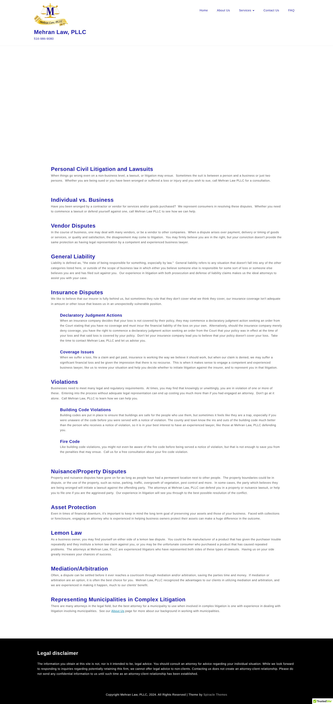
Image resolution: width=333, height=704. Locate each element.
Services (245, 10)
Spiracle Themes (215, 694)
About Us (223, 10)
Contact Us (271, 10)
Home (204, 10)
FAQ (291, 10)
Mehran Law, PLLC (60, 32)
